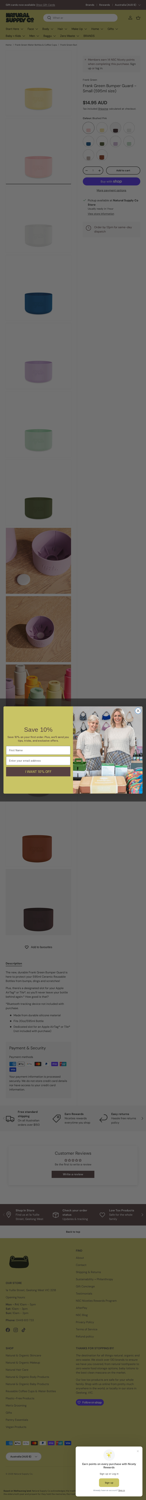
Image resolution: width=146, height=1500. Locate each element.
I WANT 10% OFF (38, 771)
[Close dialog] (138, 711)
